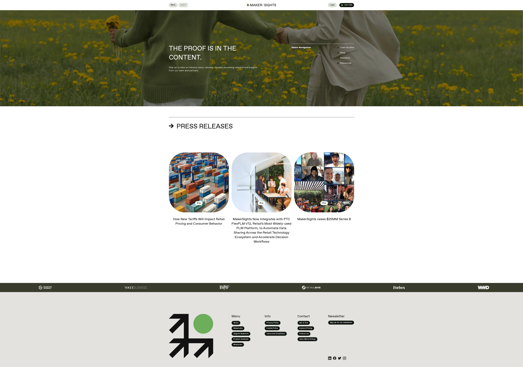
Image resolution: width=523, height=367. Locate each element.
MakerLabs (238, 328)
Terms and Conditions (276, 333)
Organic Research (241, 333)
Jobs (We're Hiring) (307, 339)
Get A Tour (303, 323)
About (235, 323)
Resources (237, 344)
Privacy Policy (273, 323)
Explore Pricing (305, 328)
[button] (173, 5)
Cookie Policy (272, 328)
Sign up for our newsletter (341, 322)
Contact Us (304, 333)
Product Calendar (241, 339)
